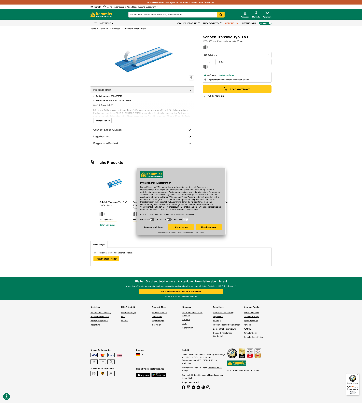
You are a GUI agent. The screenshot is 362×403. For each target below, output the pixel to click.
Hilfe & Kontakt (128, 307)
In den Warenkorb (239, 89)
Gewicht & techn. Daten (107, 129)
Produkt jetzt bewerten (106, 259)
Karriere (186, 319)
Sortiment (105, 23)
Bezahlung (95, 325)
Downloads (157, 316)
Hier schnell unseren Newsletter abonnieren (181, 291)
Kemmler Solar (250, 333)
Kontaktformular (215, 367)
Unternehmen (248, 23)
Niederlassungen (128, 312)
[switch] (352, 392)
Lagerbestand (101, 136)
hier (193, 378)
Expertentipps (158, 320)
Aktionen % (231, 23)
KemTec (247, 325)
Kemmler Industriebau (253, 337)
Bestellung (95, 307)
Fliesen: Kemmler (251, 312)
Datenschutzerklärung (223, 312)
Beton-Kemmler (251, 320)
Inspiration (156, 325)
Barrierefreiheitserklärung (224, 329)
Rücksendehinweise (99, 316)
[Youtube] (188, 387)
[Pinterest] (203, 387)
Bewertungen (99, 244)
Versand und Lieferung (100, 312)
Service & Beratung (186, 23)
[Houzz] (193, 387)
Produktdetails (102, 89)
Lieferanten (187, 327)
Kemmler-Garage (251, 316)
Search (221, 15)
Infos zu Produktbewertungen (226, 325)
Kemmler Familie (251, 307)
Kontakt (124, 320)
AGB (184, 323)
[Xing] (198, 387)
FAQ (123, 316)
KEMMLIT (248, 329)
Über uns (186, 307)
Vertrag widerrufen (99, 320)
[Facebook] (183, 387)
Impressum (218, 316)
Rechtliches (218, 307)
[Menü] (357, 375)
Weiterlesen (101, 120)
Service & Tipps (159, 307)
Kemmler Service (159, 312)
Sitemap (217, 320)
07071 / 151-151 (204, 360)
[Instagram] (208, 387)
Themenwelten (211, 23)
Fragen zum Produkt (105, 143)
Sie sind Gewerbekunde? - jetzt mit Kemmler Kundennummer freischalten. (181, 2)
